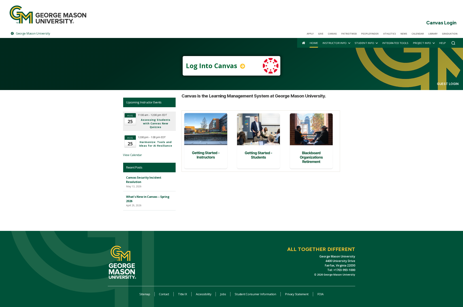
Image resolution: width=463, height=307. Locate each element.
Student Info (364, 42)
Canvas (332, 33)
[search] (453, 44)
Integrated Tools (395, 42)
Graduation (449, 33)
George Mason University (32, 33)
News (403, 33)
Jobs (223, 294)
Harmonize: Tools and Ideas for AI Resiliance (155, 143)
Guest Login (447, 84)
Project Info (422, 42)
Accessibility (203, 294)
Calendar (418, 33)
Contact (164, 294)
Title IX (182, 294)
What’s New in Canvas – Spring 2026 (147, 199)
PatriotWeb (349, 33)
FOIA (320, 294)
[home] (303, 42)
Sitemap (144, 294)
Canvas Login (441, 23)
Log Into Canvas (212, 65)
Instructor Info (334, 42)
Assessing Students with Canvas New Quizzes (155, 123)
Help (442, 42)
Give (320, 33)
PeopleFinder (370, 33)
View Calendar (132, 155)
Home (314, 42)
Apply (310, 33)
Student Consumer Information (255, 294)
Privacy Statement (297, 294)
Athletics (389, 33)
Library (432, 33)
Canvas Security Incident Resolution (143, 180)
